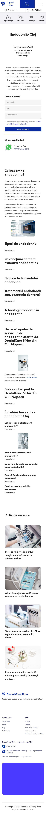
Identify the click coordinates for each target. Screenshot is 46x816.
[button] (11, 10)
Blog (3, 728)
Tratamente (6, 731)
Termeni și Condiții (31, 728)
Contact (27, 724)
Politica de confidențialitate (34, 734)
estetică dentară (31, 377)
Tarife (4, 724)
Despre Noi (6, 721)
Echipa (27, 721)
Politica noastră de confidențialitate (24, 122)
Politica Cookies (30, 731)
